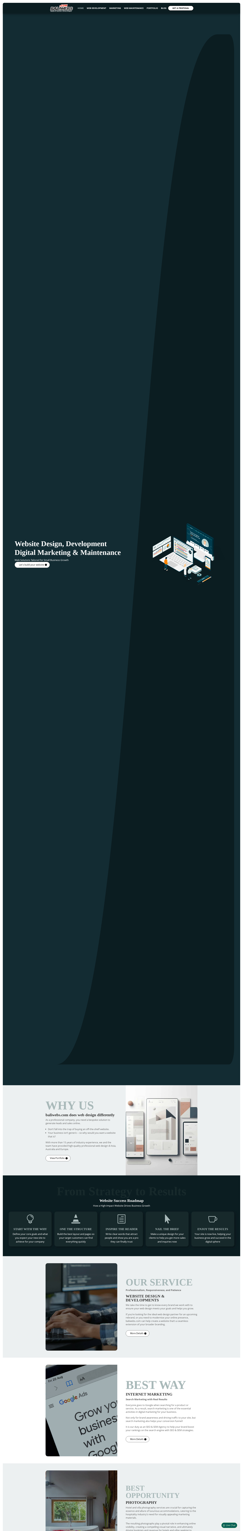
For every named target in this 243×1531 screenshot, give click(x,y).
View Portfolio (57, 1158)
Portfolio (152, 8)
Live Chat (231, 1525)
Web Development (96, 8)
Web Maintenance (134, 8)
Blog (163, 8)
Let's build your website (31, 564)
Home (81, 8)
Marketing (115, 8)
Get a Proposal (180, 8)
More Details (137, 1333)
